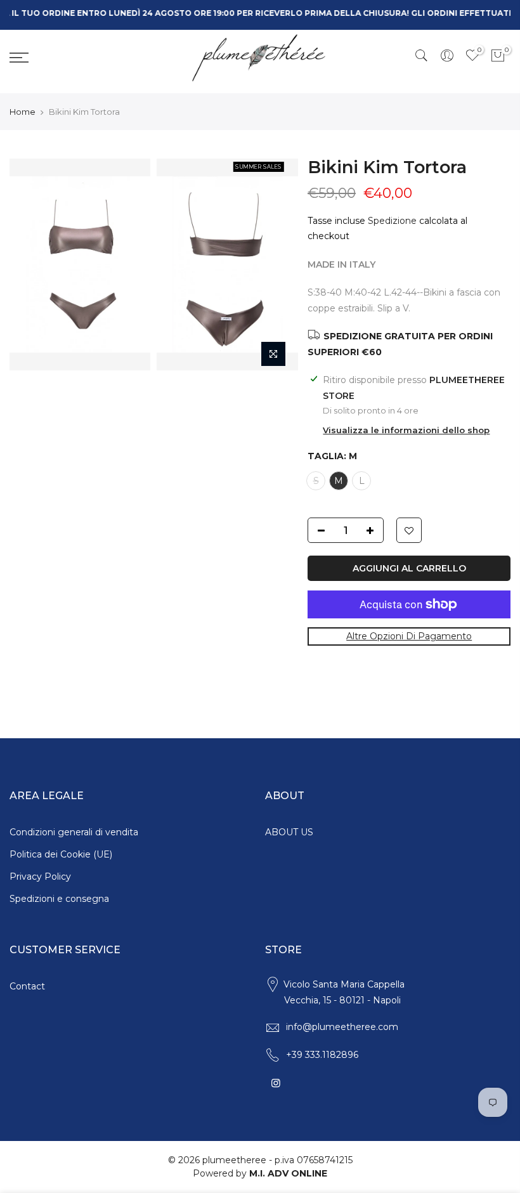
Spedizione (392, 220)
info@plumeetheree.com (342, 1027)
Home (23, 112)
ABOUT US (289, 832)
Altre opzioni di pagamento (409, 636)
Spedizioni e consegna (59, 898)
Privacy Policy (40, 876)
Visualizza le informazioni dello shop (406, 430)
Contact (27, 986)
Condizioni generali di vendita (74, 832)
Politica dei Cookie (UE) (61, 854)
